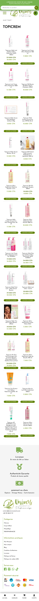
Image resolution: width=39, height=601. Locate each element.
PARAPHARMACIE (9, 531)
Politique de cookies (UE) (11, 559)
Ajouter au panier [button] (11, 63)
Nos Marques (8, 541)
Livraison (19, 457)
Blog (5, 547)
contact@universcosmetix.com (11, 511)
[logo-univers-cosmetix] (19, 13)
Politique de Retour (9, 556)
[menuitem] (4, 13)
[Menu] (4, 13)
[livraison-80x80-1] (20, 450)
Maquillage (7, 528)
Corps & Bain (8, 525)
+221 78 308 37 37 (8, 513)
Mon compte (7, 544)
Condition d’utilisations (10, 550)
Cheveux (6, 523)
